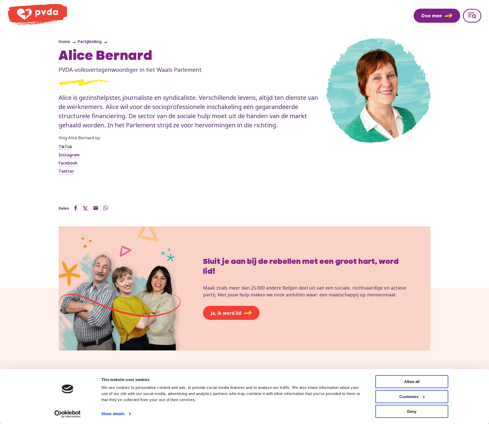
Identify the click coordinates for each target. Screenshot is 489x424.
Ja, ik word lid (226, 313)
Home (64, 41)
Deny (411, 411)
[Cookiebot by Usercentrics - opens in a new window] (67, 414)
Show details (113, 414)
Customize (408, 396)
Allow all (411, 381)
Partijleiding (90, 41)
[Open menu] (472, 16)
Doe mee (431, 15)
